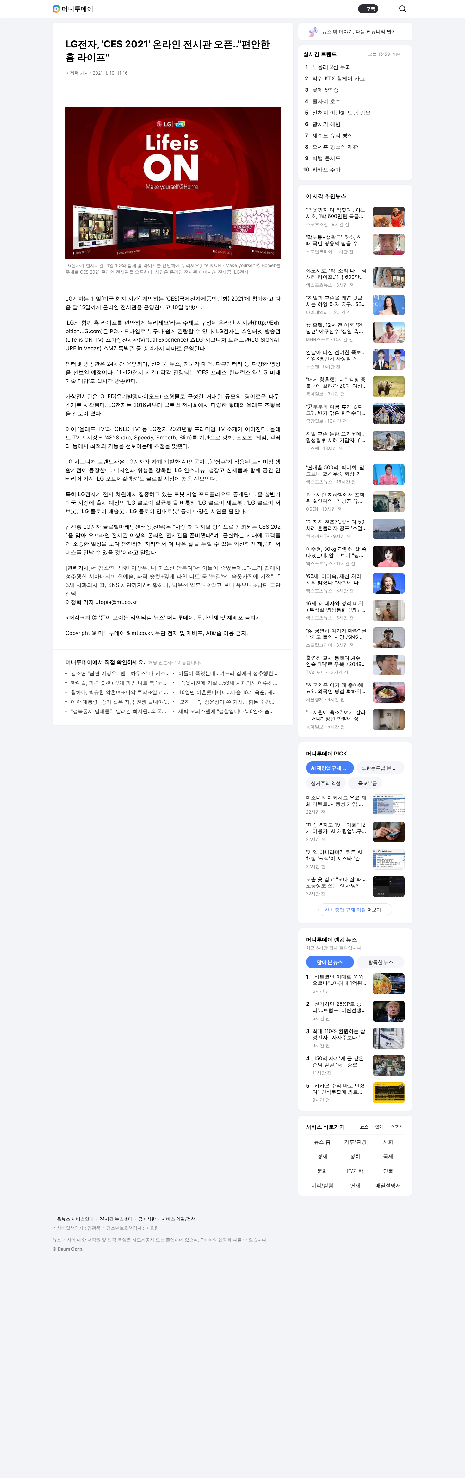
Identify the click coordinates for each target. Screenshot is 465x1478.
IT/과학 (355, 1171)
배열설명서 (388, 1185)
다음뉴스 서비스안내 (73, 1218)
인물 (388, 1171)
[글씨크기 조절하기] (261, 91)
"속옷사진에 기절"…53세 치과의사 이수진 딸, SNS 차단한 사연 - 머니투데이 (227, 683)
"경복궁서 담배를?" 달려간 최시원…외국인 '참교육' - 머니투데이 (120, 711)
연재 (355, 1185)
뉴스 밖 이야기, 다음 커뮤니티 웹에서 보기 (367, 31)
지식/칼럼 (322, 1185)
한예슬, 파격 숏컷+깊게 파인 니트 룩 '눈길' (170, 576)
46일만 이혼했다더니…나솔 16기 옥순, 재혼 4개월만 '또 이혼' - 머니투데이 (227, 692)
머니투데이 (77, 9)
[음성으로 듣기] (236, 91)
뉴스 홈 (322, 1142)
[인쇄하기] (274, 91)
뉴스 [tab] (364, 1126)
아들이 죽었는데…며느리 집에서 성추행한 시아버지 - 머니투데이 (227, 673)
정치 (355, 1156)
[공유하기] (388, 9)
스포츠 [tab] (396, 1126)
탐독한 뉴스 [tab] (380, 962)
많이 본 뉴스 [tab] (330, 962)
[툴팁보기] (404, 55)
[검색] (404, 9)
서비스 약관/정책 (178, 1218)
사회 (388, 1142)
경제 (322, 1156)
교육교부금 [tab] (365, 783)
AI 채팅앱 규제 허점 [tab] (331, 768)
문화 (322, 1171)
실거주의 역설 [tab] (326, 783)
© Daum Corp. (68, 1248)
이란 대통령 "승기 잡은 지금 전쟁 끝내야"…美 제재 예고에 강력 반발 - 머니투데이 (120, 702)
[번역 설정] (249, 91)
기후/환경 (355, 1142)
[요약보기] (223, 91)
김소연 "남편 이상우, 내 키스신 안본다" (146, 568)
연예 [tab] (379, 1126)
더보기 (353, 910)
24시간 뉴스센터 (116, 1218)
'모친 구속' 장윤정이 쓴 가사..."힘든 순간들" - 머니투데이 (227, 702)
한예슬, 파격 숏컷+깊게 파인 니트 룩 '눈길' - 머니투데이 (120, 683)
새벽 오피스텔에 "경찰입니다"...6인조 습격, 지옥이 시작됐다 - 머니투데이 (227, 711)
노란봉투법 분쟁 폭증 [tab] (383, 768)
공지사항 (147, 1218)
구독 (370, 8)
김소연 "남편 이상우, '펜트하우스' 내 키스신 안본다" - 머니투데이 (120, 673)
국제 (388, 1156)
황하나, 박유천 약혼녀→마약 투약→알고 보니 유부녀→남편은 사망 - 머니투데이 (120, 692)
